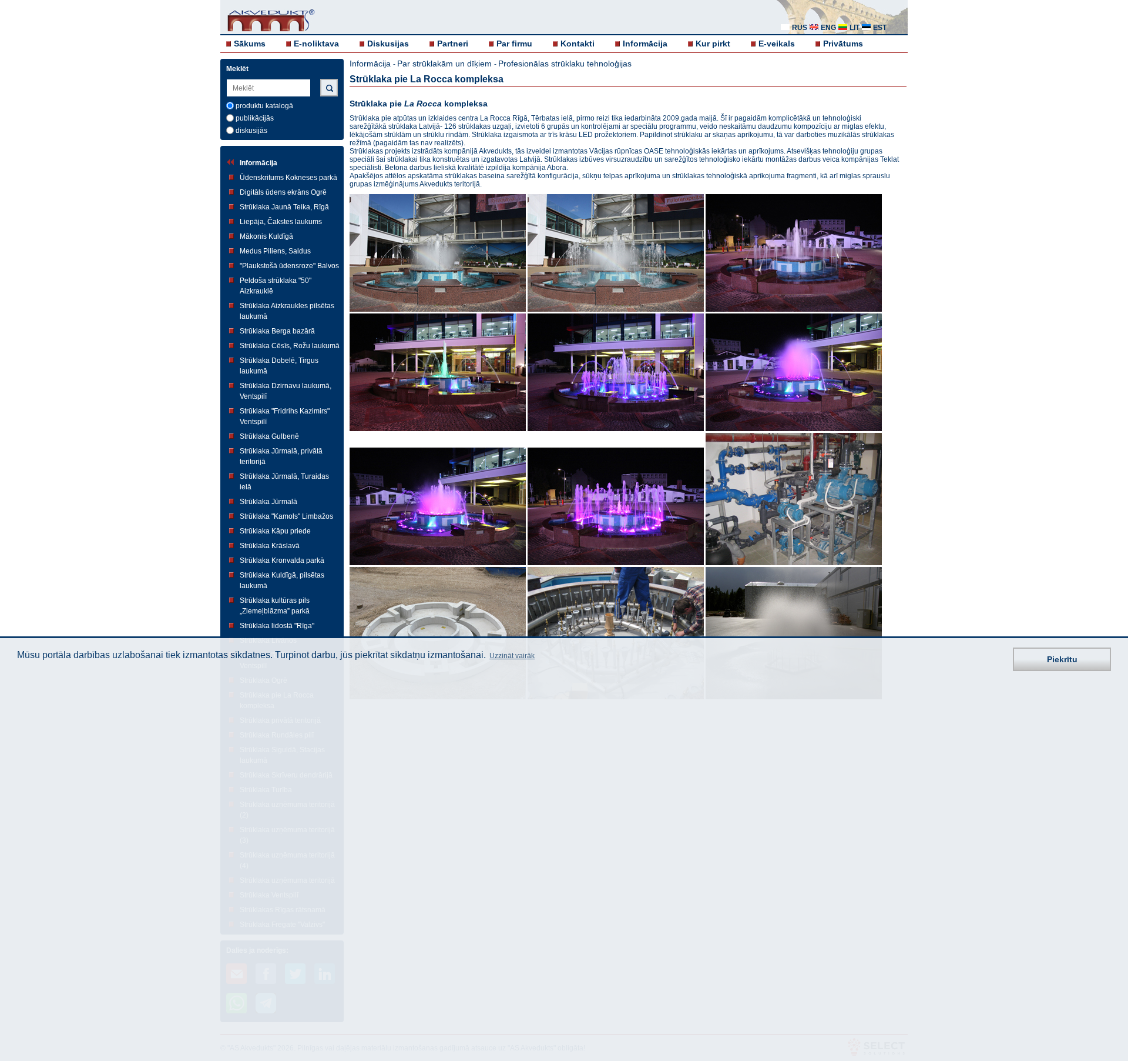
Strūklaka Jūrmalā (268, 502)
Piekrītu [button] (1062, 659)
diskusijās (251, 130)
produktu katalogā (264, 106)
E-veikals (776, 43)
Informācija (645, 43)
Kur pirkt (713, 43)
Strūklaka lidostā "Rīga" (277, 626)
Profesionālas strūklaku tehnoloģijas (565, 63)
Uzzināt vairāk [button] (512, 656)
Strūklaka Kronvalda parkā (282, 560)
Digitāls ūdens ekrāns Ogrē (283, 192)
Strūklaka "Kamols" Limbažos (286, 516)
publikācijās (255, 118)
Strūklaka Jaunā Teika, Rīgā (284, 207)
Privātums (843, 43)
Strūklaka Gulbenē (269, 436)
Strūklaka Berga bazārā (277, 331)
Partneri (452, 43)
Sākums (250, 43)
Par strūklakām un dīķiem (445, 63)
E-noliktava (316, 43)
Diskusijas (388, 43)
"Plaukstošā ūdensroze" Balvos (289, 266)
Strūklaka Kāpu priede (275, 531)
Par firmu (514, 43)
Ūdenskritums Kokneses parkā (288, 178)
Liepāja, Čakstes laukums (281, 222)
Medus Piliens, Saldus (275, 251)
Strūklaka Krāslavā (270, 546)
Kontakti (577, 43)
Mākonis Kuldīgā (266, 236)
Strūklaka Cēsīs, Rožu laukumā (290, 346)
